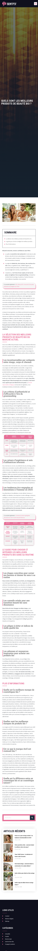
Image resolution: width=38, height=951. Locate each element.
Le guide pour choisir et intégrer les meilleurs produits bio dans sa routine (20, 241)
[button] (35, 3)
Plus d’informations (11, 244)
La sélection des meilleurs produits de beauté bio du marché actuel (20, 239)
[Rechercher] (32, 817)
